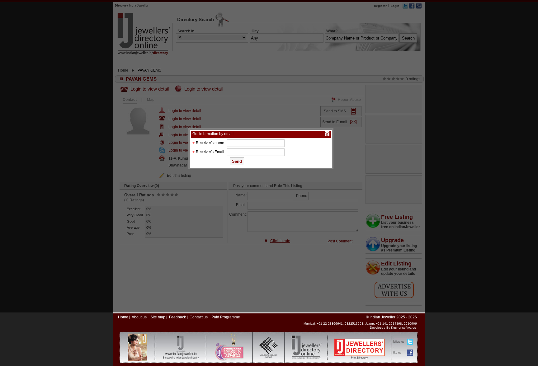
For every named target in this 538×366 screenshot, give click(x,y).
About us (139, 317)
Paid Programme (225, 317)
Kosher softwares (403, 327)
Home (123, 317)
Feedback (177, 317)
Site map (157, 317)
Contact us (199, 317)
